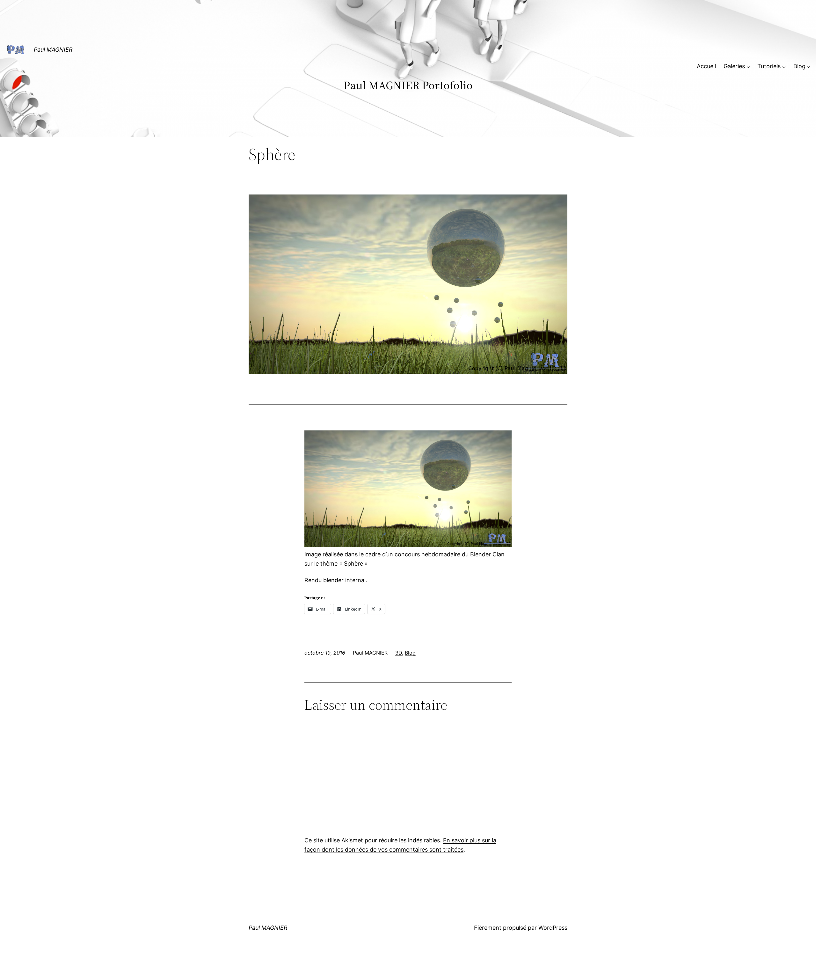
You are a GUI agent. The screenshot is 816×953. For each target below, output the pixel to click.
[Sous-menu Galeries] (748, 66)
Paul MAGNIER (53, 49)
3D (398, 652)
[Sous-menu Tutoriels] (784, 66)
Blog (410, 652)
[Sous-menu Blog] (808, 66)
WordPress (552, 927)
